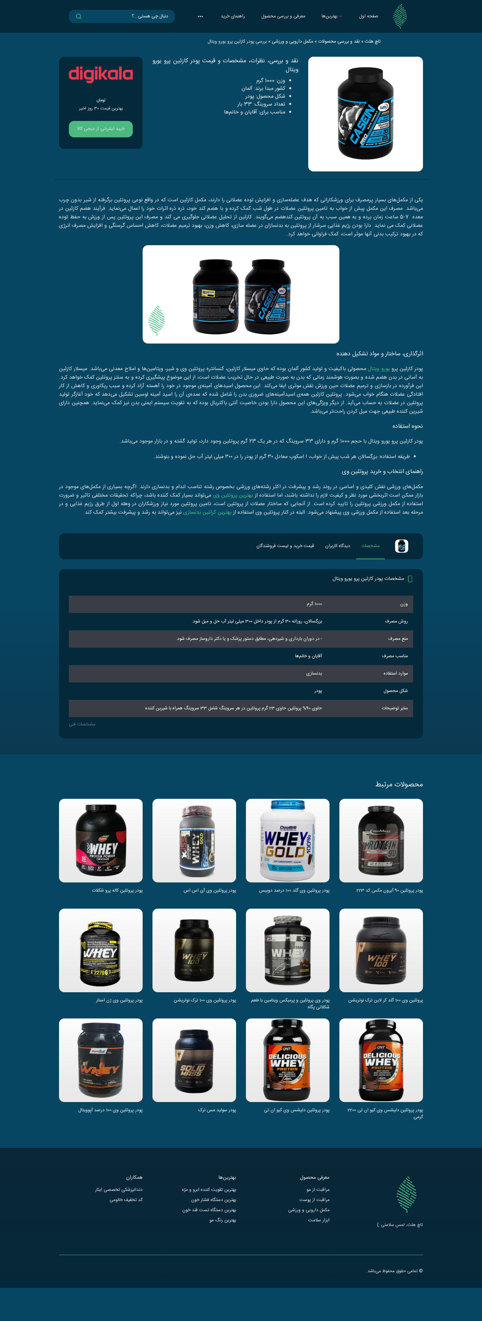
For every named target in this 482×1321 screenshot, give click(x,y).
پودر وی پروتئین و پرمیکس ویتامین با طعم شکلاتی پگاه (290, 1003)
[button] (200, 16)
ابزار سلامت (319, 1220)
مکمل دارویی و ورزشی (309, 1210)
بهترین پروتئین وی (233, 495)
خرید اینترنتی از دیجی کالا (101, 129)
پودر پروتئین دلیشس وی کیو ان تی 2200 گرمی (385, 1113)
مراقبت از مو (318, 1190)
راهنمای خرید (233, 16)
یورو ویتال (379, 369)
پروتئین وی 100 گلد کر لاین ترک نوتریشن (385, 1000)
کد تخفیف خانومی (126, 1200)
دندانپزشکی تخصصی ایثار (119, 1190)
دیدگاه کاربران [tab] (337, 546)
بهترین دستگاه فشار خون (213, 1200)
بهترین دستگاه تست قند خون (209, 1210)
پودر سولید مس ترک (217, 1110)
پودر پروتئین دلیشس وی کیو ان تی (297, 1110)
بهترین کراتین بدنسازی (207, 512)
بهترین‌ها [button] (329, 16)
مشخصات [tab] (370, 546)
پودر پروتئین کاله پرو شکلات (117, 891)
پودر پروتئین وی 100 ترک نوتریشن (205, 1000)
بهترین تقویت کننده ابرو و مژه (209, 1190)
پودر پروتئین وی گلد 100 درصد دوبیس (294, 891)
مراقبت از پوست (314, 1200)
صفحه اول (368, 16)
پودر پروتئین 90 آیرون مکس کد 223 (389, 891)
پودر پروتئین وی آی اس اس (210, 891)
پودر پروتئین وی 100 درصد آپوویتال (110, 1110)
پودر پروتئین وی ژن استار (119, 1000)
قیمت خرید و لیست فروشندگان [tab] (285, 546)
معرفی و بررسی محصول (283, 16)
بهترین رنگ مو (223, 1220)
